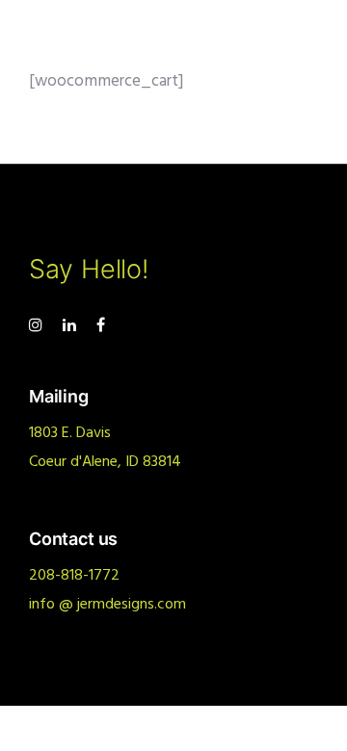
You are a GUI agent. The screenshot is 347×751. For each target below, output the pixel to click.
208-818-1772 (74, 575)
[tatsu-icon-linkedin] (72, 325)
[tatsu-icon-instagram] (38, 325)
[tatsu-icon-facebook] (100, 325)
